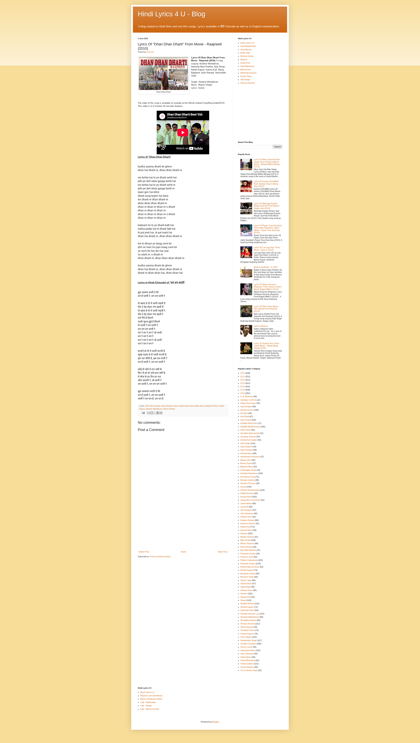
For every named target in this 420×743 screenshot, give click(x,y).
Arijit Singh (245, 79)
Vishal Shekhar (247, 667)
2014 (242, 386)
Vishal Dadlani (246, 664)
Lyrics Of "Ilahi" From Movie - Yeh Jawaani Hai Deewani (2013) (266, 308)
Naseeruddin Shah (196, 406)
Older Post (222, 552)
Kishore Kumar (247, 56)
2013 (242, 383)
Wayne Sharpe (169, 409)
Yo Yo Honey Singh (249, 670)
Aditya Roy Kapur (248, 403)
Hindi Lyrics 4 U (247, 43)
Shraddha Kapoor (248, 620)
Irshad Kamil (246, 497)
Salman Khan (246, 590)
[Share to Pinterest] (161, 412)
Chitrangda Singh (248, 470)
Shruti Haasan (246, 627)
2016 (242, 393)
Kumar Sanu (246, 76)
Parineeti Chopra (248, 553)
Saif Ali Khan (246, 583)
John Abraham (246, 513)
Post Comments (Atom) (160, 556)
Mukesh (243, 59)
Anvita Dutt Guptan (248, 440)
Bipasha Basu (246, 467)
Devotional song (247, 477)
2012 (242, 380)
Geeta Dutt (245, 63)
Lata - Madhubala (148, 702)
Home (183, 552)
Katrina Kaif (183, 406)
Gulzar (175, 406)
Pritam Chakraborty (249, 560)
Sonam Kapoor (247, 634)
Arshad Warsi (246, 453)
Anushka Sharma (248, 437)
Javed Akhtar (246, 503)
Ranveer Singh (247, 577)
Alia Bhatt (244, 416)
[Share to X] (154, 412)
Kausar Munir (246, 530)
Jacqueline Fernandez (250, 500)
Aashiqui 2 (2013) (248, 400)
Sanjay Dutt (245, 597)
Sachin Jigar (246, 580)
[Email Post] (143, 413)
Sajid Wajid (245, 587)
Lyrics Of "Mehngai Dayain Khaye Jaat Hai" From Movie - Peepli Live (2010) (267, 206)
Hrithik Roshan (247, 493)
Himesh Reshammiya (250, 490)
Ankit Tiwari (245, 430)
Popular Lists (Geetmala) (151, 696)
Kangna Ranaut (247, 520)
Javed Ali (244, 507)
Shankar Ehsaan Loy (249, 614)
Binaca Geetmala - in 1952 (266, 267)
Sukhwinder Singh (248, 640)
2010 (147, 406)
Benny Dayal (246, 463)
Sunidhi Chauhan (248, 644)
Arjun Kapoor (246, 447)
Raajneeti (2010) (211, 406)
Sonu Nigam (246, 637)
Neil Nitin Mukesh (248, 550)
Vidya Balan (245, 657)
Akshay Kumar (246, 410)
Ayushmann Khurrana (250, 457)
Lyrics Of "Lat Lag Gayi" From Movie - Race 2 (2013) (267, 248)
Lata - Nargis (146, 706)
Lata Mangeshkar (248, 46)
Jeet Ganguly (246, 510)
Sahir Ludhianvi (261, 326)
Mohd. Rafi (245, 53)
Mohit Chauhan (247, 543)
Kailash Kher (246, 517)
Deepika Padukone (249, 473)
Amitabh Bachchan (248, 423)
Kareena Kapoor (247, 523)
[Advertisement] (183, 526)
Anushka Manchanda (249, 433)
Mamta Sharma (247, 537)
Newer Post (144, 552)
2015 (242, 390)
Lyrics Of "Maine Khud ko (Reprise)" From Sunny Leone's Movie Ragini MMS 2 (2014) (268, 286)
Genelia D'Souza (247, 483)
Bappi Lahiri (245, 460)
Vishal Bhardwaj (247, 660)
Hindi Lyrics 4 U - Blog (171, 14)
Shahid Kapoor (247, 607)
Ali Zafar (244, 413)
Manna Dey (245, 69)
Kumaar (243, 533)
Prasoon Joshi (246, 557)
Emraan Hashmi (247, 480)
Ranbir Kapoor (246, 570)
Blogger (215, 722)
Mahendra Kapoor (248, 73)
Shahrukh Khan (247, 610)
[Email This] (148, 412)
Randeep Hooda (247, 573)
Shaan (243, 600)
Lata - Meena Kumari (149, 709)
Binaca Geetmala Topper (151, 699)
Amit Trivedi (245, 420)
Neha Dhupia (246, 547)
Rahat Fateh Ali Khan (249, 567)
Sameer (243, 593)
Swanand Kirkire (247, 650)
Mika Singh (245, 540)
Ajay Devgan (155, 406)
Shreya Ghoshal (247, 83)
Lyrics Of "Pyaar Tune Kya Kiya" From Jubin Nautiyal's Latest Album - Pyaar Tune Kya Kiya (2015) (268, 229)
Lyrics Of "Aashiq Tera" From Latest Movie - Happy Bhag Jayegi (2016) (266, 345)
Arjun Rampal (166, 406)
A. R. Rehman (246, 396)
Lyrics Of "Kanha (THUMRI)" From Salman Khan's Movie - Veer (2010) (266, 183)
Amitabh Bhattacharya (250, 427)
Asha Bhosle (246, 49)
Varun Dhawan (247, 654)
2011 (242, 376)
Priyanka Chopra (247, 563)
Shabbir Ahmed (247, 603)
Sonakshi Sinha (247, 630)
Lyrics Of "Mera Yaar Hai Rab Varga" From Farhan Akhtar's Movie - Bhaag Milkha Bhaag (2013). (267, 163)
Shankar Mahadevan (154, 409)
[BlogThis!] (151, 412)
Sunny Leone (246, 647)
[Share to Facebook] (157, 412)
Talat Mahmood (247, 66)
